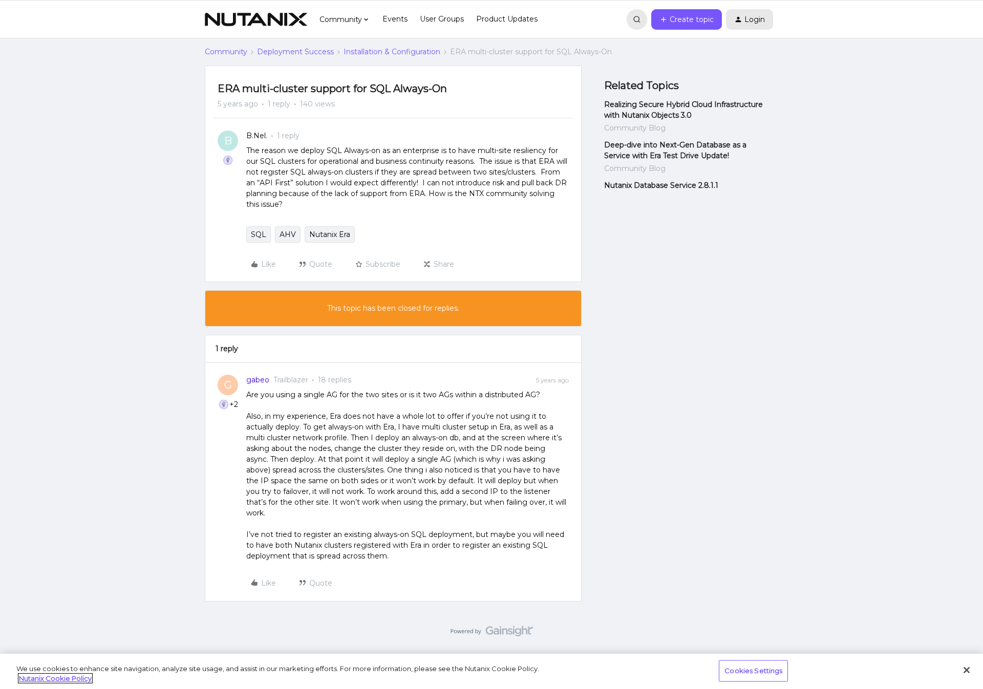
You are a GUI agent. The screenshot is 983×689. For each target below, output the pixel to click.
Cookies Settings (753, 670)
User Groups (442, 19)
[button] (686, 19)
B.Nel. (256, 135)
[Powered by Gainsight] (492, 633)
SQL (258, 234)
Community (226, 51)
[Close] (966, 670)
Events (395, 19)
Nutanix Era (329, 234)
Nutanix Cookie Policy (55, 678)
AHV (288, 234)
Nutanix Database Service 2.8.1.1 (661, 185)
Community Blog (635, 128)
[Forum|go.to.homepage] (256, 19)
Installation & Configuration (392, 51)
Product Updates (507, 19)
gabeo (257, 379)
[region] (491, 671)
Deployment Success (295, 51)
